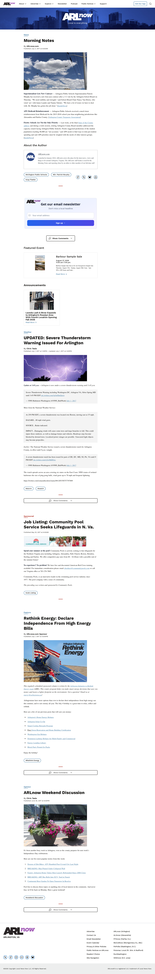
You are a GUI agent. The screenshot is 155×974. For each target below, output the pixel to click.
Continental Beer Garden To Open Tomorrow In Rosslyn (49, 881)
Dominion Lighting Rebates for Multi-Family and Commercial (51, 738)
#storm (29, 489)
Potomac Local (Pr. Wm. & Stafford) (128, 950)
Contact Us (91, 935)
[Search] (150, 4)
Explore (48, 4)
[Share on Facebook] (78, 177)
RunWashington (120, 954)
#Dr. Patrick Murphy (61, 175)
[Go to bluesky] (33, 957)
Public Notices (87, 4)
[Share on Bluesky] (90, 177)
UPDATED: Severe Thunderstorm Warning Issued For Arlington (57, 340)
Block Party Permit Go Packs (39, 747)
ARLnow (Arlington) (122, 931)
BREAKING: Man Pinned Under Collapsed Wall (46, 868)
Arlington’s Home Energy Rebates (41, 717)
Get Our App (140, 4)
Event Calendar (93, 943)
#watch (41, 489)
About (21, 4)
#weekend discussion (34, 898)
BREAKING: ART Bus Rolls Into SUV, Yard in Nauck (49, 877)
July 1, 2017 (71, 400)
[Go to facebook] (11, 957)
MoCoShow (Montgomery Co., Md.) (128, 943)
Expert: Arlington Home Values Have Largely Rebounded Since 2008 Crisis (57, 872)
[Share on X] (84, 177)
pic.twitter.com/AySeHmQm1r (53, 395)
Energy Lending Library (37, 742)
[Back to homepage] (9, 3)
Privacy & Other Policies (96, 947)
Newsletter (62, 4)
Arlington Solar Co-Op (36, 721)
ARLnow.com (33, 46)
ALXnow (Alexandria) (122, 935)
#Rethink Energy (32, 760)
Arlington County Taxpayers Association (64, 117)
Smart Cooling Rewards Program (40, 725)
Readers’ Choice (93, 954)
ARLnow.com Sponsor (37, 634)
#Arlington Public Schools (36, 175)
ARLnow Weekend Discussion (54, 792)
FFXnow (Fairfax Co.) (122, 939)
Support (103, 4)
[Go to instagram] (16, 957)
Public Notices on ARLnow (97, 950)
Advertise (34, 4)
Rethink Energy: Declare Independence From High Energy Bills (57, 623)
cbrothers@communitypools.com (77, 568)
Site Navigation (93, 958)
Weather (28, 332)
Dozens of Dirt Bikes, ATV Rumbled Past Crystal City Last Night (53, 864)
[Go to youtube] (22, 957)
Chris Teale (32, 348)
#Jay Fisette (31, 180)
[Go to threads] (27, 957)
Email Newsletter (94, 939)
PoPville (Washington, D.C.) (125, 947)
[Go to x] (5, 957)
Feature (27, 612)
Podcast (74, 4)
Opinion (27, 787)
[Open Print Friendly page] (96, 177)
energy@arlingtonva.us (33, 695)
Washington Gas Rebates (37, 734)
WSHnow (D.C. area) (122, 958)
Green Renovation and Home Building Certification (51, 730)
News (26, 35)
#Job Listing (31, 593)
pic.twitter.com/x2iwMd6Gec (44, 460)
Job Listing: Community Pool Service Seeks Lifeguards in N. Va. (59, 524)
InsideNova (62, 105)
